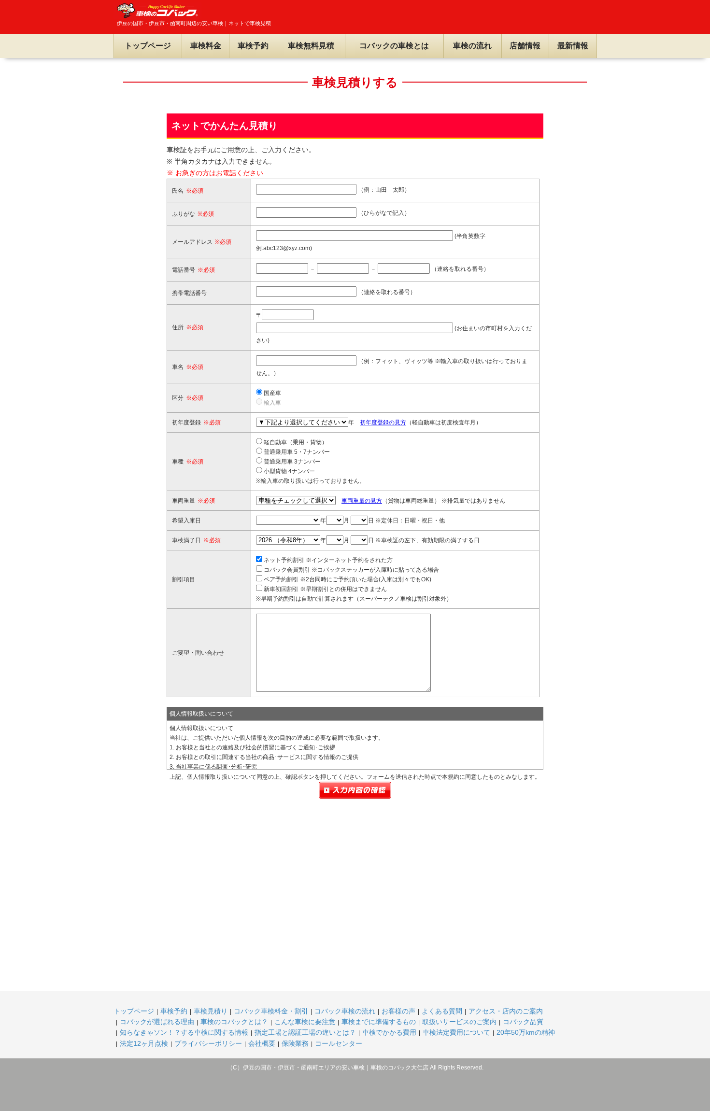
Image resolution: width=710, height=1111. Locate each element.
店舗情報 (525, 46)
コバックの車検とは (394, 46)
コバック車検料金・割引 (271, 1011)
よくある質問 (442, 1011)
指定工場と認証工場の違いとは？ (305, 1032)
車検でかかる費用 (389, 1032)
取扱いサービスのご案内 (459, 1022)
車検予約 (253, 46)
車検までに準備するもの (378, 1022)
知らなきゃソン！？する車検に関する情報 (184, 1032)
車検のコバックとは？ (234, 1022)
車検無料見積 (311, 46)
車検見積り (210, 1011)
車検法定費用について (456, 1032)
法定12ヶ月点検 (144, 1043)
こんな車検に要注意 (304, 1022)
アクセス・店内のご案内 (506, 1011)
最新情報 (572, 46)
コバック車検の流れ (344, 1011)
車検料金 (205, 46)
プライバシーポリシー (208, 1043)
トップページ (148, 46)
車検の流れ (472, 46)
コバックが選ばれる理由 (157, 1022)
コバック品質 (523, 1022)
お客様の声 (398, 1011)
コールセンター (338, 1043)
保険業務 (295, 1043)
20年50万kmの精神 (526, 1032)
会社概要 (261, 1043)
